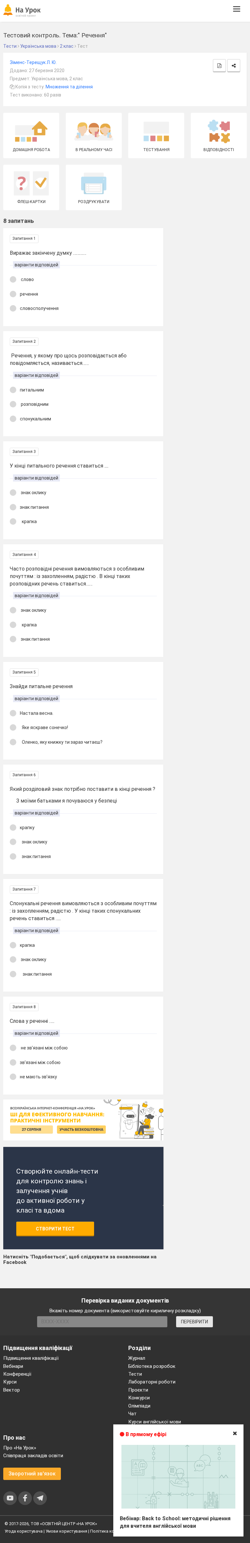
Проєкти (138, 1390)
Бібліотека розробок (151, 1366)
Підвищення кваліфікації (31, 1358)
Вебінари (13, 1366)
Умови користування (66, 1531)
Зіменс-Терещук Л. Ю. (33, 62)
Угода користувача (24, 1531)
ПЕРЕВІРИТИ (194, 1321)
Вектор (11, 1390)
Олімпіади (139, 1406)
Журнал (136, 1358)
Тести (135, 1374)
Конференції (17, 1374)
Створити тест (55, 1228)
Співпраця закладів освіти (33, 1456)
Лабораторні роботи (151, 1382)
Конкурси (139, 1398)
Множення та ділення (69, 86)
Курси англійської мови (154, 1422)
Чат (132, 1414)
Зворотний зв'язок (32, 1474)
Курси (10, 1382)
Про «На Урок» (19, 1448)
